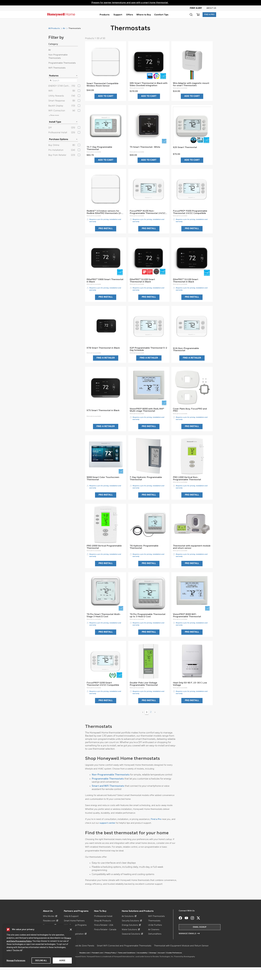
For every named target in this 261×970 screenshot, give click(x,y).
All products (54, 28)
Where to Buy (143, 14)
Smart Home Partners (74, 921)
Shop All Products (102, 921)
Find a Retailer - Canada (105, 930)
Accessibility (143, 953)
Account (162, 953)
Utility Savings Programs (75, 925)
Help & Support (71, 916)
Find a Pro (156, 819)
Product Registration (75, 934)
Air (64, 28)
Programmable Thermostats (62, 63)
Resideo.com (50, 921)
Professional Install (103, 916)
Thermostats (154, 921)
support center (107, 823)
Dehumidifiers (154, 934)
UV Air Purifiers (155, 925)
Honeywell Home (79, 956)
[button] (191, 14)
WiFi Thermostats (57, 68)
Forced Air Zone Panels (82, 946)
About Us (211, 8)
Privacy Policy (111, 953)
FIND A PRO (209, 14)
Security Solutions (132, 921)
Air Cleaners (153, 930)
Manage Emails (187, 934)
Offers (129, 14)
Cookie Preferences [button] (174, 953)
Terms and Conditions (127, 953)
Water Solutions (131, 930)
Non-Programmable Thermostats (111, 775)
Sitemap (153, 953)
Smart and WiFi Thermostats (108, 786)
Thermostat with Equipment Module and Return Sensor (181, 946)
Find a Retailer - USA (103, 925)
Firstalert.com (98, 953)
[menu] (104, 14)
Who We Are (50, 916)
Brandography (189, 956)
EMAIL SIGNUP (199, 927)
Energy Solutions (131, 925)
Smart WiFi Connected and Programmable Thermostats (124, 946)
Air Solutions (129, 916)
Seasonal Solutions (132, 934)
